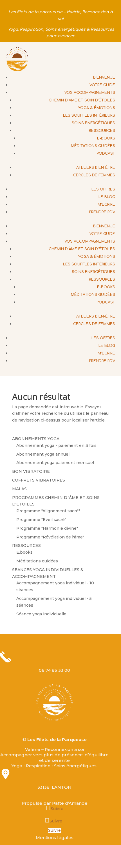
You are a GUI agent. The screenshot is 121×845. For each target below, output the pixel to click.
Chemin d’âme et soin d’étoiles (82, 100)
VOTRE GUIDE (102, 85)
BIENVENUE (104, 77)
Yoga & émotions (96, 108)
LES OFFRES (103, 189)
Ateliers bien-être (95, 168)
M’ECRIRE (106, 205)
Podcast (106, 154)
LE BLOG (106, 197)
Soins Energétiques (93, 123)
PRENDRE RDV (102, 212)
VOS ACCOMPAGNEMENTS (89, 93)
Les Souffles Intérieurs (89, 115)
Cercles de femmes (94, 175)
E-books (106, 138)
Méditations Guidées (93, 146)
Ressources (102, 131)
